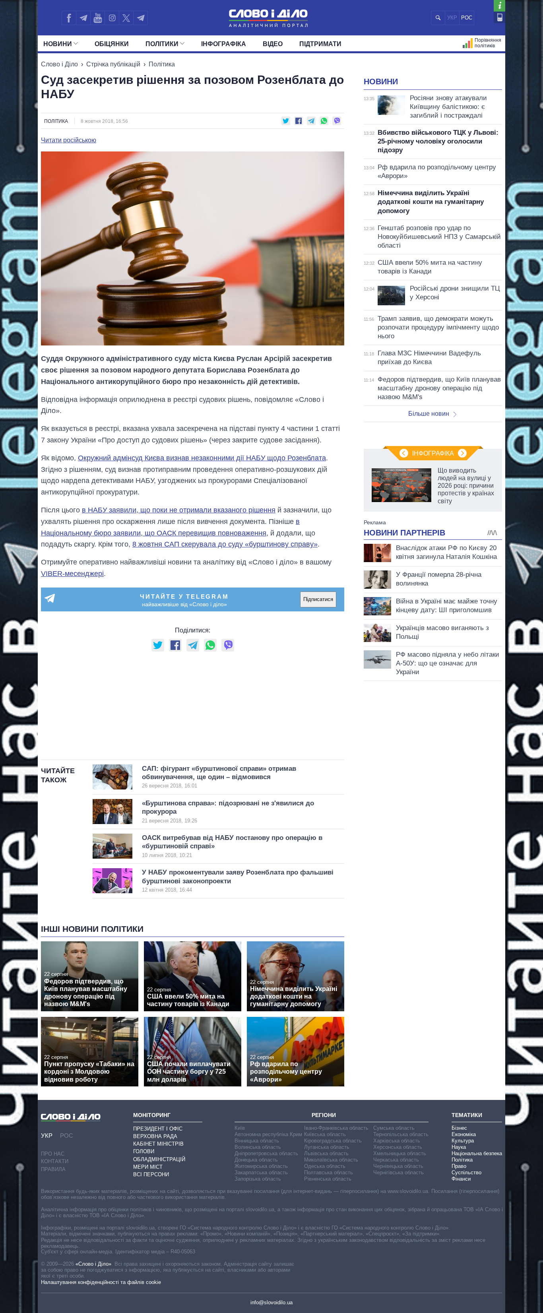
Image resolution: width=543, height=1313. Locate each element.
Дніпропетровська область (266, 1153)
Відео (273, 44)
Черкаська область (396, 1160)
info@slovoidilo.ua (271, 1302)
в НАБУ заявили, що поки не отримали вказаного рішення (178, 510)
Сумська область (394, 1128)
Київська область (325, 1134)
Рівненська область (327, 1179)
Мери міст (148, 1167)
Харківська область (396, 1141)
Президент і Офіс (157, 1129)
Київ (240, 1128)
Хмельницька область (399, 1153)
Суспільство (466, 1172)
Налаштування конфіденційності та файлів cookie (101, 1282)
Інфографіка (223, 44)
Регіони (324, 1115)
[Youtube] (97, 18)
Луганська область (326, 1147)
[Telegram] (83, 18)
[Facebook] (69, 18)
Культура (463, 1141)
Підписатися (318, 599)
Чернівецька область (398, 1166)
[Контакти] (499, 17)
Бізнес (459, 1128)
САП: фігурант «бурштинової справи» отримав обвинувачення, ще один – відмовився (219, 777)
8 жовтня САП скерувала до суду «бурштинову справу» (225, 544)
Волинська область (258, 1147)
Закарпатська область (261, 1172)
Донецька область (256, 1160)
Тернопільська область (401, 1134)
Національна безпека (477, 1153)
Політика (162, 64)
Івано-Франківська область (336, 1128)
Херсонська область (397, 1147)
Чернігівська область (398, 1172)
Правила (53, 1169)
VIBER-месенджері (72, 574)
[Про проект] (499, 6)
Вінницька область (257, 1141)
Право (459, 1166)
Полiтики (161, 44)
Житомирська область (261, 1166)
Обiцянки (112, 44)
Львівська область (326, 1153)
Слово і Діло (59, 64)
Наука (459, 1147)
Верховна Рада (155, 1136)
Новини (57, 44)
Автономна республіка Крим (268, 1134)
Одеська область (324, 1166)
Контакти (54, 1161)
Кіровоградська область (333, 1141)
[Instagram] (112, 18)
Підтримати (320, 44)
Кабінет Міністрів (158, 1144)
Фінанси (461, 1179)
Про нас (52, 1154)
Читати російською (68, 140)
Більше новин (428, 413)
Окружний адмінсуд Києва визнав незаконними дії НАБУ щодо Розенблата (202, 458)
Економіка (464, 1134)
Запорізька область (258, 1179)
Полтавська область (328, 1172)
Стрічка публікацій (113, 64)
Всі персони (151, 1174)
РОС (466, 18)
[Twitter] (126, 18)
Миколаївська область (331, 1160)
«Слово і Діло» (93, 1264)
